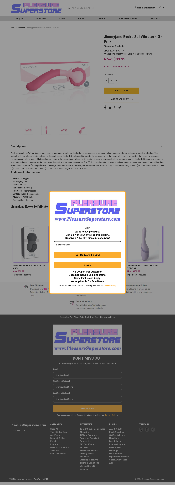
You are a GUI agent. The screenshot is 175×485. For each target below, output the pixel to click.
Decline (87, 265)
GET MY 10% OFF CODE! (87, 255)
